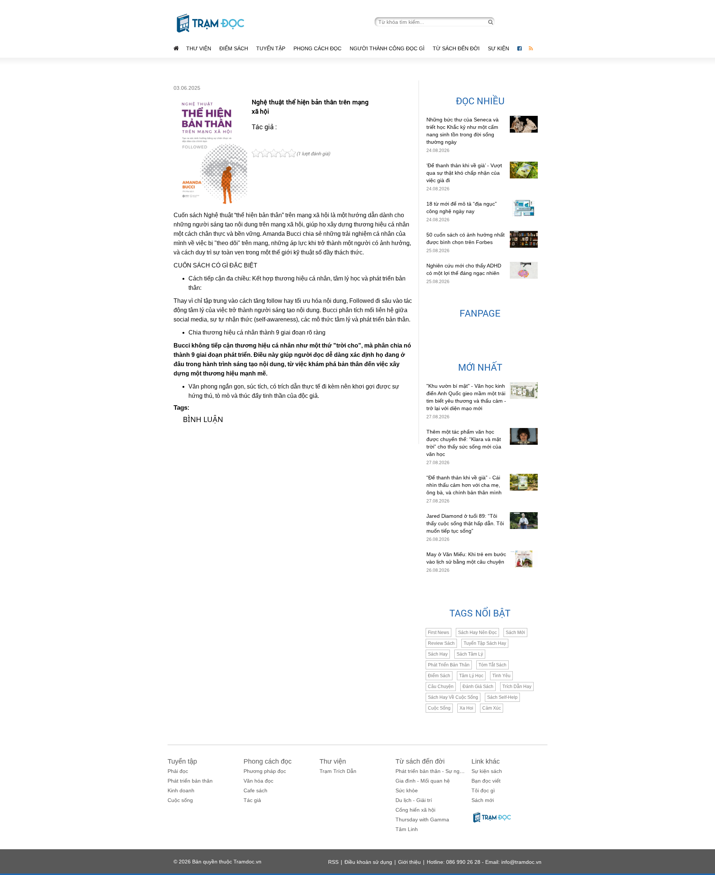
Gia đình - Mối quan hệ (422, 781)
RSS (333, 862)
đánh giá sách (478, 686)
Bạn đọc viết (485, 781)
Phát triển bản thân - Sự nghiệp (432, 771)
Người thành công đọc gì (387, 48)
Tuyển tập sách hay (485, 643)
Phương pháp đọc (265, 771)
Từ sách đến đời (456, 48)
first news (438, 632)
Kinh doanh (181, 790)
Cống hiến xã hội (415, 810)
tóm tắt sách (492, 665)
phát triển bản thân (449, 665)
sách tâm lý (470, 654)
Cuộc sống (180, 800)
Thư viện (198, 48)
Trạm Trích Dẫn (338, 771)
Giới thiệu (409, 862)
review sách (441, 643)
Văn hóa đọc (258, 781)
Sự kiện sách (486, 771)
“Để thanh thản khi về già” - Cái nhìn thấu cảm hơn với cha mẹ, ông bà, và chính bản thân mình (464, 485)
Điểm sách (233, 48)
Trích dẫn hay (516, 686)
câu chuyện (441, 686)
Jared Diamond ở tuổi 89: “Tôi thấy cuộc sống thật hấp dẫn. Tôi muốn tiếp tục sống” (465, 523)
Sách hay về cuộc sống (453, 697)
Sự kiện (499, 48)
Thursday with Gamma (422, 819)
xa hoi (466, 708)
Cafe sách (255, 790)
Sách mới (515, 632)
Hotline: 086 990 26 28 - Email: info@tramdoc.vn (484, 862)
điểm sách (439, 675)
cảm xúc (491, 708)
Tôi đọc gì (483, 790)
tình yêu (501, 675)
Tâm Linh (406, 829)
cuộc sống (439, 708)
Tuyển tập (270, 48)
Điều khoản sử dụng (368, 862)
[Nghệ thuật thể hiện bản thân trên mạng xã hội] (211, 152)
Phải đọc (178, 771)
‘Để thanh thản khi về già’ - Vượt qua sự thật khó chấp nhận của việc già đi (464, 172)
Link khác (485, 761)
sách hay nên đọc (477, 632)
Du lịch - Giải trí (413, 800)
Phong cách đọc (317, 48)
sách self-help (502, 697)
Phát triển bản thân (190, 781)
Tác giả (252, 800)
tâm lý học (471, 675)
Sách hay (438, 654)
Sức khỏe (406, 790)
